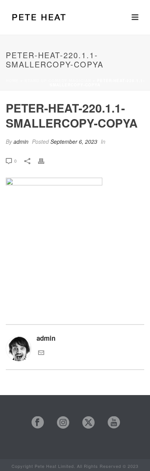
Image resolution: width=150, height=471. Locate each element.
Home (12, 80)
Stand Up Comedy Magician (58, 80)
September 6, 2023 (73, 141)
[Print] (45, 160)
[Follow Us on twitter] (85, 422)
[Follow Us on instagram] (59, 422)
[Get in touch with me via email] (41, 353)
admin (20, 141)
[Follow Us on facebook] (34, 422)
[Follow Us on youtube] (110, 422)
